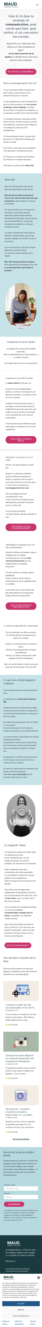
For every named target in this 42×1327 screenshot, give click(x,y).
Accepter (21, 1303)
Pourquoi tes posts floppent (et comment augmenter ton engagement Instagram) (20, 1058)
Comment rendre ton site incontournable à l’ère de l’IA (20, 1006)
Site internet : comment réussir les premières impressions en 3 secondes (19, 1111)
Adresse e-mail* (9, 1185)
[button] (39, 1278)
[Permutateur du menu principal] (37, 4)
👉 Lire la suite (12, 1025)
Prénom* (7, 1193)
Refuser (21, 1310)
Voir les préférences (21, 1316)
